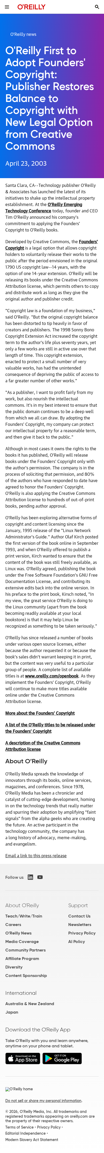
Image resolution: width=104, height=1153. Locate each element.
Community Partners (25, 950)
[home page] (32, 7)
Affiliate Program (22, 958)
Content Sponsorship (26, 975)
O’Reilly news (23, 34)
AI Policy (76, 941)
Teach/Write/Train (23, 916)
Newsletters (79, 924)
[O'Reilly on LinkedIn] (30, 877)
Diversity (13, 967)
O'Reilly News (18, 933)
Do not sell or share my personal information (43, 1100)
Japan (11, 1012)
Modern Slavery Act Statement (31, 1139)
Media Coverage (22, 941)
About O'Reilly (22, 905)
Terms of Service (19, 1127)
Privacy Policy (81, 933)
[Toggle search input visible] (97, 7)
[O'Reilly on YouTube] (40, 877)
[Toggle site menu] (7, 7)
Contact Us (79, 916)
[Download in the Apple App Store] (22, 1063)
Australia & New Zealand (29, 1003)
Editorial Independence (25, 1133)
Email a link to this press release (36, 855)
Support (78, 905)
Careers (13, 924)
